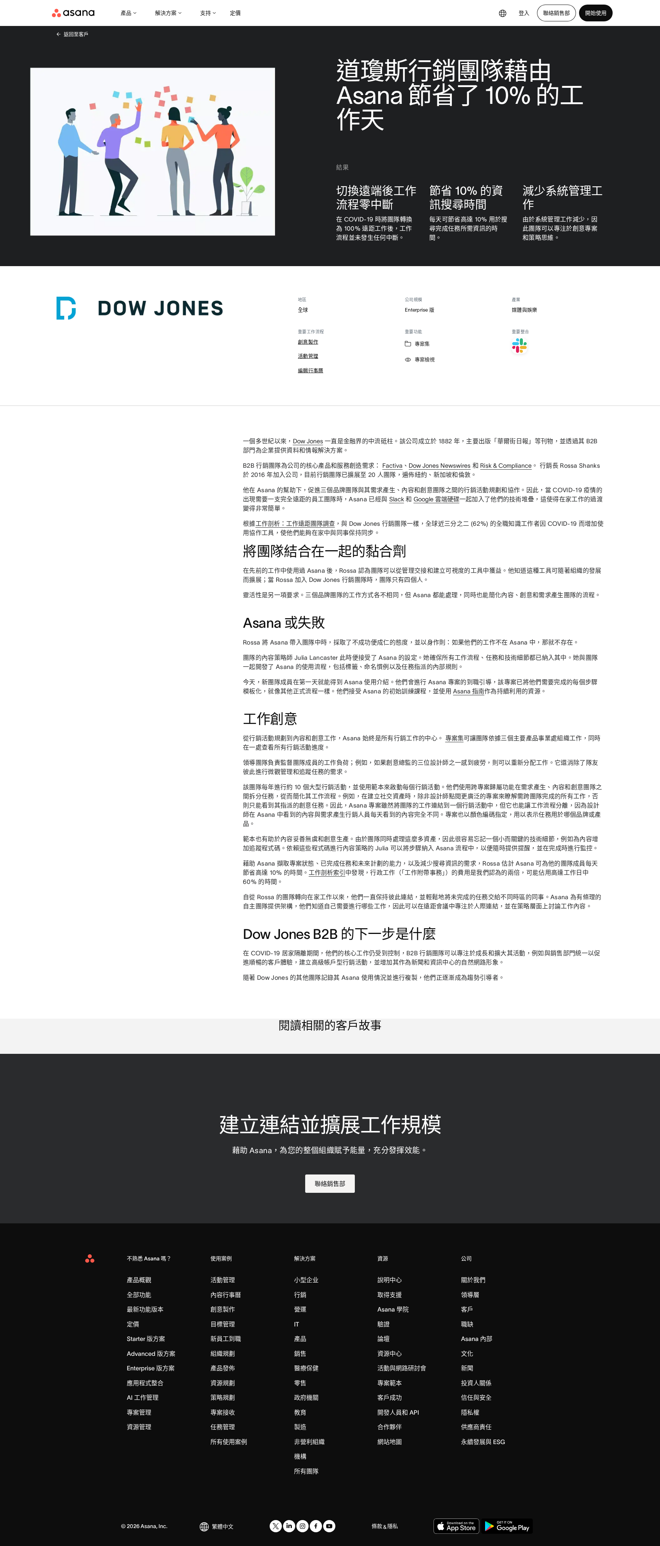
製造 (300, 1426)
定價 (235, 13)
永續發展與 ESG (483, 1441)
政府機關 (306, 1397)
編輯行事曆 (310, 370)
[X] (276, 1526)
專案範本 (389, 1383)
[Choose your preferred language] (502, 13)
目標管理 (222, 1324)
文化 (467, 1353)
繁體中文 (222, 1526)
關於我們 (473, 1279)
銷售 (300, 1353)
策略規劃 (222, 1397)
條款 (377, 1526)
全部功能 (139, 1294)
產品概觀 (139, 1279)
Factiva (392, 465)
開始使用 (596, 13)
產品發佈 (222, 1368)
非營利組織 (309, 1441)
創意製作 (308, 342)
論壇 (383, 1338)
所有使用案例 (228, 1441)
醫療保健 (306, 1368)
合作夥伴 (389, 1426)
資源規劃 (222, 1383)
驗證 (383, 1324)
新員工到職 (225, 1338)
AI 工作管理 (143, 1397)
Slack (396, 499)
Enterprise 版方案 (151, 1368)
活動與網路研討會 (401, 1368)
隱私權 (470, 1412)
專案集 (454, 738)
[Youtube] (329, 1526)
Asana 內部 (476, 1338)
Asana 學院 (393, 1309)
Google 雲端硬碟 (436, 499)
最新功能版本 (145, 1309)
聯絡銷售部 (556, 13)
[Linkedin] (289, 1526)
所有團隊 (306, 1471)
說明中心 (389, 1279)
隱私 (392, 1526)
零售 (300, 1383)
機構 (300, 1456)
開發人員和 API (398, 1412)
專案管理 (139, 1412)
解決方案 (165, 13)
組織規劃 (222, 1353)
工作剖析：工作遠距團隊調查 (295, 523)
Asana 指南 (468, 691)
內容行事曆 (225, 1294)
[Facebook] (316, 1526)
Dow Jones (308, 441)
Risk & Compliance (506, 465)
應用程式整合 (145, 1383)
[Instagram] (302, 1526)
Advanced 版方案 (151, 1353)
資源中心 (389, 1353)
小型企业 (306, 1279)
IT (296, 1324)
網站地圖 (389, 1441)
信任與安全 (476, 1397)
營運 (300, 1309)
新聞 (467, 1368)
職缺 (467, 1324)
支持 (205, 13)
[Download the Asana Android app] (507, 1526)
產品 (126, 13)
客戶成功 (389, 1397)
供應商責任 (476, 1426)
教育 (300, 1412)
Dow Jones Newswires (440, 465)
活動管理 (308, 356)
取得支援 (389, 1294)
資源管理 (139, 1426)
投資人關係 (476, 1383)
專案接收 (222, 1412)
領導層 (470, 1294)
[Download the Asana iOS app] (456, 1526)
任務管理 (222, 1426)
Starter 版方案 (146, 1338)
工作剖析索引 (327, 872)
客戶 (467, 1309)
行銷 (300, 1294)
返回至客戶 (76, 34)
